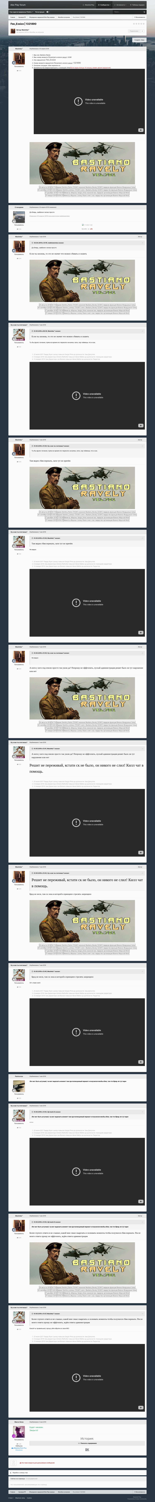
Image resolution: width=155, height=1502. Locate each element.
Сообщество (104, 5)
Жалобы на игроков (36, 32)
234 (19, 229)
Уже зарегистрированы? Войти (21, 12)
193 (19, 347)
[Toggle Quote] (33, 243)
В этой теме (135, 12)
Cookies (29, 1498)
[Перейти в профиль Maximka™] (13, 31)
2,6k (19, 1444)
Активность (120, 5)
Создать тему (139, 40)
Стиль (10, 1498)
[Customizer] (48, 12)
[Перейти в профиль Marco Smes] (19, 1432)
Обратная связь (20, 1498)
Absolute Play (89, 5)
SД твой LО (51, 1112)
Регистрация (39, 12)
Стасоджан (19, 207)
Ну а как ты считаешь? (19, 325)
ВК (87, 1449)
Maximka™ (25, 30)
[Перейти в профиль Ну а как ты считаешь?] (19, 335)
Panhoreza (19, 1076)
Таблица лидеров (138, 5)
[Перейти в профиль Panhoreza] (19, 1086)
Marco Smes (19, 1422)
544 (19, 70)
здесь (64, 57)
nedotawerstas (53, 243)
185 (19, 1098)
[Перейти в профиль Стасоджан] (19, 217)
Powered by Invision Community (137, 1499)
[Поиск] (144, 12)
